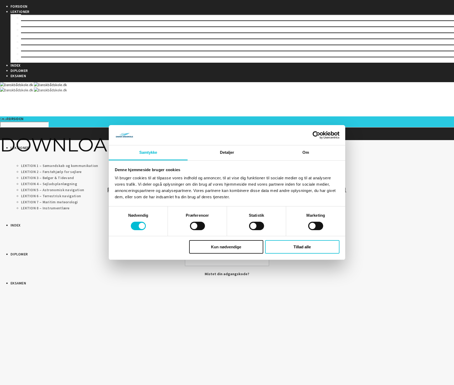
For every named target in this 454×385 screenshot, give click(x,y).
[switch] (197, 226)
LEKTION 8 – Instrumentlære (45, 60)
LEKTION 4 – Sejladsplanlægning (49, 35)
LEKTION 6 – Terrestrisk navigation (51, 48)
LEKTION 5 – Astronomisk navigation (52, 42)
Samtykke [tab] (148, 152)
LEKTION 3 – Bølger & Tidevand (47, 29)
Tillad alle (302, 247)
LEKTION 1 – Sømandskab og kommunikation (59, 17)
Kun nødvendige (226, 247)
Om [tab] (305, 152)
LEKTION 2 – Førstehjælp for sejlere (51, 23)
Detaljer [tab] (227, 152)
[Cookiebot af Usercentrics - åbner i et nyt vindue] (316, 135)
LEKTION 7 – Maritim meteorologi (49, 54)
